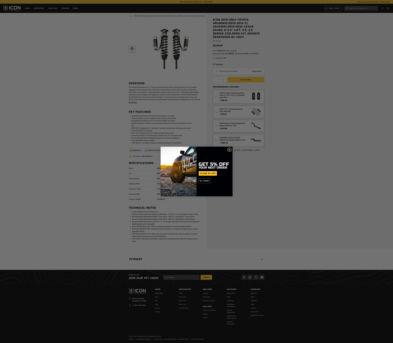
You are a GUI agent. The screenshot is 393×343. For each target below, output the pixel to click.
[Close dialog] (229, 150)
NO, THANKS (204, 181)
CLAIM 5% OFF (208, 173)
